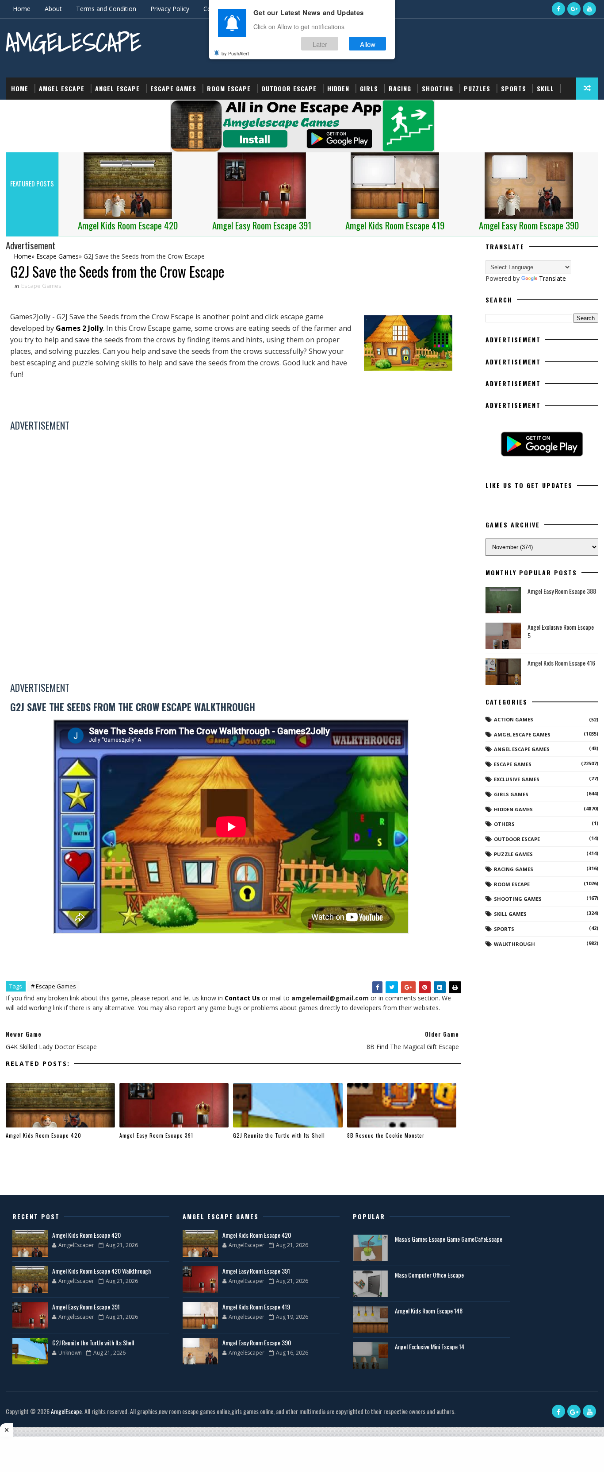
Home (22, 8)
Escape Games (173, 88)
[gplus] (574, 8)
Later (320, 43)
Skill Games (510, 913)
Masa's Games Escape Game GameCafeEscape (448, 1238)
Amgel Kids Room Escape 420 (43, 1135)
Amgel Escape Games (522, 734)
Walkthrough (514, 944)
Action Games (513, 719)
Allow (367, 43)
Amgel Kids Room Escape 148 (429, 1310)
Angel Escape (117, 88)
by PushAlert (235, 53)
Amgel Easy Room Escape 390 (256, 1342)
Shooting (437, 88)
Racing (400, 88)
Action (22, 110)
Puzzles (477, 88)
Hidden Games (513, 809)
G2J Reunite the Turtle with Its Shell (279, 1135)
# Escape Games (53, 986)
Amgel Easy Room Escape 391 (156, 1135)
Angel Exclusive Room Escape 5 (561, 631)
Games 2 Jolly (79, 328)
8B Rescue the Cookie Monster (385, 1135)
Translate (552, 278)
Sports (513, 88)
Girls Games (511, 794)
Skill (545, 88)
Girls (369, 88)
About (53, 8)
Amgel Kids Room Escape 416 (561, 662)
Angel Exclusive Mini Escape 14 (429, 1346)
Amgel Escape (61, 88)
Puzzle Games (513, 854)
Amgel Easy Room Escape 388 (562, 591)
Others (504, 824)
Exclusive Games (516, 779)
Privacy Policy (169, 8)
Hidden (338, 88)
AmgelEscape (73, 42)
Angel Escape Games (522, 749)
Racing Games (513, 869)
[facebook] (558, 8)
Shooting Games (518, 898)
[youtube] (589, 8)
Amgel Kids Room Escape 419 (256, 1306)
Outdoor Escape (289, 88)
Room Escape (229, 88)
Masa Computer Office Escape (429, 1274)
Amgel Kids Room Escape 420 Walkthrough (101, 1270)
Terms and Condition (106, 8)
